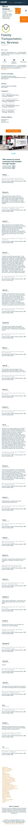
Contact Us (5, 801)
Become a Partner (7, 777)
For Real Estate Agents (9, 781)
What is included (7, 770)
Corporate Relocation (8, 780)
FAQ (24, 2)
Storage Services (7, 789)
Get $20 (16, 8)
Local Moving (6, 783)
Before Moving (6, 797)
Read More (4, 69)
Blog (12, 8)
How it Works (6, 771)
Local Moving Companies (9, 786)
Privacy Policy (6, 775)
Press (3, 772)
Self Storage (5, 792)
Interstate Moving (7, 784)
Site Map (20, 824)
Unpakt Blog (5, 793)
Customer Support (7, 799)
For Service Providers (6, 13)
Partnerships (5, 776)
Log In (24, 19)
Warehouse (5, 791)
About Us (11, 2)
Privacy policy (9, 824)
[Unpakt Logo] (9, 818)
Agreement (5, 773)
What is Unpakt (6, 768)
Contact (8, 8)
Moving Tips (5, 794)
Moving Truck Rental (8, 787)
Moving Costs (6, 796)
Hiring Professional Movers (10, 788)
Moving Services (7, 782)
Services (2, 8)
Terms (15, 824)
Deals (4, 798)
